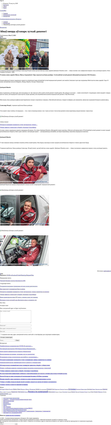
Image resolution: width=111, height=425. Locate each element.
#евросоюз (57, 389)
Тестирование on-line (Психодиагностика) (14, 409)
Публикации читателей (9, 14)
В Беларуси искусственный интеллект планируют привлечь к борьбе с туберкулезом (25, 365)
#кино (93, 389)
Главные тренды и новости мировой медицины (14, 384)
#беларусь (23, 389)
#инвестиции (84, 389)
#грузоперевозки (43, 389)
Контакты (6, 5)
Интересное (6, 16)
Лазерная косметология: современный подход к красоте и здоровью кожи (20, 362)
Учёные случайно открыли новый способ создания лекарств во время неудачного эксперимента (28, 382)
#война (37, 389)
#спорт (86, 391)
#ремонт (73, 391)
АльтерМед (3, 10)
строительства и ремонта (12, 415)
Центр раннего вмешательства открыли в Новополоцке (15, 351)
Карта (5, 8)
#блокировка (32, 389)
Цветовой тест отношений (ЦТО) (12, 412)
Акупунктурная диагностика (11, 398)
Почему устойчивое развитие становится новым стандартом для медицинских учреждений (25, 368)
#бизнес (27, 389)
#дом (53, 389)
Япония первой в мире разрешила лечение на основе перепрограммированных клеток (25, 379)
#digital (7, 389)
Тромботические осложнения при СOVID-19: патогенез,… (16, 346)
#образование (51, 391)
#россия (77, 391)
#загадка (62, 389)
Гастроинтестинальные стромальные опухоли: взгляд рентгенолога (18, 286)
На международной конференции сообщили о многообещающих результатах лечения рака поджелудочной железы (33, 373)
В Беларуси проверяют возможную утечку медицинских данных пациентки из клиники (25, 359)
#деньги (49, 389)
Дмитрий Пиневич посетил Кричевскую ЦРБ (12, 280)
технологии (4, 394)
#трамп (96, 391)
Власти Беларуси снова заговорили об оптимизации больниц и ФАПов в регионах (24, 376)
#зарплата (66, 389)
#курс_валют (3, 391)
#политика (64, 391)
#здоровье (72, 389)
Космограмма (7, 404)
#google (11, 389)
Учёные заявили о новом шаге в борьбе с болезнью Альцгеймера (18, 127)
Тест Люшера (7, 406)
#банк (18, 389)
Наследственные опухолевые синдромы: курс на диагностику (17, 354)
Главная (5, 13)
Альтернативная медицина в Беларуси (10, 19)
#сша (92, 391)
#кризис (105, 389)
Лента (5, 6)
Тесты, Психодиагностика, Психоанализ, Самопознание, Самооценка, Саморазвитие (26, 411)
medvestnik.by (107, 271)
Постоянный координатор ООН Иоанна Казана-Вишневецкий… (18, 348)
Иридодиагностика (8, 401)
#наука (26, 391)
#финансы (100, 391)
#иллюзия (78, 389)
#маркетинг (14, 392)
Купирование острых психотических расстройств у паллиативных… (19, 357)
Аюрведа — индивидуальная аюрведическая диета (17, 399)
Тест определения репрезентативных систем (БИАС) (18, 408)
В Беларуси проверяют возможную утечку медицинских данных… (18, 124)
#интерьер (89, 389)
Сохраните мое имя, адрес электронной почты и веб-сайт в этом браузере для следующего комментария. (31, 334)
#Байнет (15, 389)
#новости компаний (38, 391)
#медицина (21, 392)
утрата (9, 393)
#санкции (82, 391)
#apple (3, 389)
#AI (1, 389)
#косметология (99, 389)
